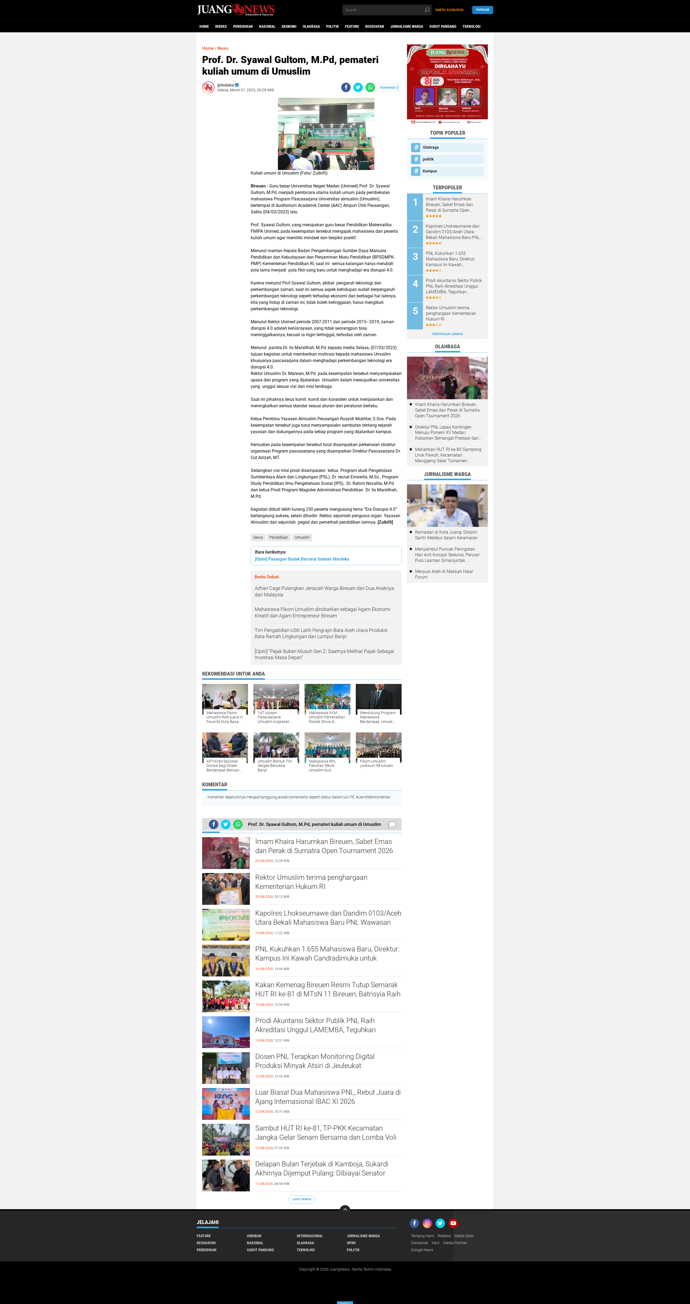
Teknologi (472, 26)
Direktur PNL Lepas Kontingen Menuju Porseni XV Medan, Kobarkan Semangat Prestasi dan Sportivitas (447, 433)
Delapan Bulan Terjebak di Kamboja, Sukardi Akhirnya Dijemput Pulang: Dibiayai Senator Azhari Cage (321, 1173)
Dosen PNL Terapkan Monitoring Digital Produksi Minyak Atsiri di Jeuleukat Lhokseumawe (315, 1065)
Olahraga (311, 26)
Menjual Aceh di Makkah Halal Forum (444, 574)
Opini (351, 1243)
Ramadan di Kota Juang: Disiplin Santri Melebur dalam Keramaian (446, 535)
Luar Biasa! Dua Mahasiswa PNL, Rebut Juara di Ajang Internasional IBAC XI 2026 (328, 1096)
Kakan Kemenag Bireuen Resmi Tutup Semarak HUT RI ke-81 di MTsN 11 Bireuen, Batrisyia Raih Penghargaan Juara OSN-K (328, 994)
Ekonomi (289, 26)
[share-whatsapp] (370, 87)
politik (332, 26)
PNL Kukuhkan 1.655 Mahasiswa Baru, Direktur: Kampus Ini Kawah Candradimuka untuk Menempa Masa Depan (327, 958)
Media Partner (455, 1243)
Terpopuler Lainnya (447, 334)
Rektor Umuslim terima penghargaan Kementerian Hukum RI (311, 882)
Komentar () (389, 87)
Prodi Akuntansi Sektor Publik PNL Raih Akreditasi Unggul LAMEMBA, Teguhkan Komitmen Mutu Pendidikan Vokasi (315, 1030)
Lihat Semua (301, 1199)
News (258, 537)
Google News (422, 1250)
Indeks (221, 26)
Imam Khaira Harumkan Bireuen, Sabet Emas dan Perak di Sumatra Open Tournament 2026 (324, 846)
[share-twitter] (358, 87)
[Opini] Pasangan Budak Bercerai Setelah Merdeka (302, 559)
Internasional (310, 1236)
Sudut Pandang (442, 26)
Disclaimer (419, 1243)
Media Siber (464, 1236)
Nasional (267, 26)
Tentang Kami (422, 1236)
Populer (482, 10)
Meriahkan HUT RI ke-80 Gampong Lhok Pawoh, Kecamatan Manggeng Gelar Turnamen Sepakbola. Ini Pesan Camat (448, 455)
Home (204, 26)
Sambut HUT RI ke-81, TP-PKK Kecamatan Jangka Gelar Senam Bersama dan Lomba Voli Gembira (325, 1137)
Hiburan (254, 1236)
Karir (436, 1243)
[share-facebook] (346, 87)
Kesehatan (374, 26)
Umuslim (302, 537)
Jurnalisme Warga (406, 26)
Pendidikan (243, 26)
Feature (352, 26)
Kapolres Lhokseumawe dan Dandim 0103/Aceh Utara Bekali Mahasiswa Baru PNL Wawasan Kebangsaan (328, 922)
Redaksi (444, 1236)
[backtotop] (345, 1210)
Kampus (430, 171)
